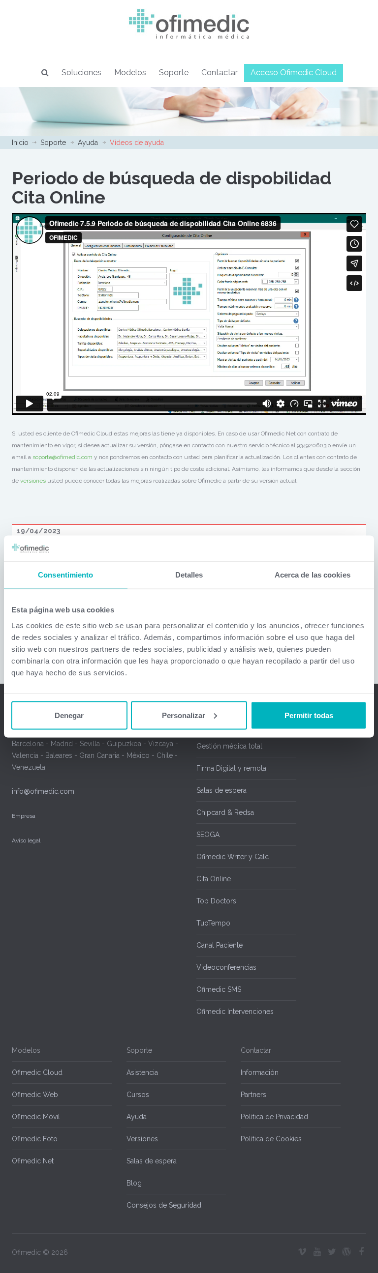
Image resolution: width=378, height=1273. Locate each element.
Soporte (174, 72)
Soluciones (81, 72)
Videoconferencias (226, 967)
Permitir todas (308, 715)
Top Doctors (216, 901)
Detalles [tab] (189, 575)
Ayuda (88, 142)
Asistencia (142, 1072)
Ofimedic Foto (35, 1139)
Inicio (20, 142)
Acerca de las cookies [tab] (312, 575)
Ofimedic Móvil (36, 1117)
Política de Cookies (271, 1139)
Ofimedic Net (33, 1161)
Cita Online (213, 879)
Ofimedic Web (35, 1095)
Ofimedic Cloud (37, 1072)
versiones (33, 480)
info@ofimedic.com (43, 791)
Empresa (23, 815)
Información (260, 1072)
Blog (134, 1183)
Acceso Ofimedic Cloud (294, 72)
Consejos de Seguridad (163, 1205)
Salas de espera (221, 790)
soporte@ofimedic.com (62, 457)
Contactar (219, 72)
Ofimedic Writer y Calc (232, 857)
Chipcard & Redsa (225, 812)
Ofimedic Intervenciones (235, 1011)
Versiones (142, 1139)
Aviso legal (26, 840)
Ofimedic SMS (218, 989)
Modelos (130, 72)
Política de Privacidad (274, 1117)
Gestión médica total (229, 746)
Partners (253, 1095)
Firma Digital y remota (231, 768)
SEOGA (208, 835)
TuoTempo (213, 923)
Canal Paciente (219, 945)
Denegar (69, 715)
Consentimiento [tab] (65, 575)
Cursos (137, 1095)
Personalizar (183, 715)
